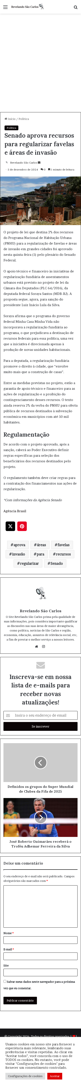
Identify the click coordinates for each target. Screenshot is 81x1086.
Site (6, 965)
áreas (41, 545)
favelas (64, 545)
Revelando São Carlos (23, 162)
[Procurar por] (75, 8)
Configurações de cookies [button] (25, 1076)
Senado (57, 563)
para (40, 554)
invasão (18, 554)
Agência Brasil (14, 511)
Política (24, 119)
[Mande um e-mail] (39, 162)
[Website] (37, 646)
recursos (63, 554)
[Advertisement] (40, 69)
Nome (8, 933)
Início (11, 119)
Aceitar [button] (55, 1076)
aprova (19, 545)
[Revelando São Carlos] (28, 7)
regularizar (29, 563)
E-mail (8, 949)
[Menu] (5, 8)
